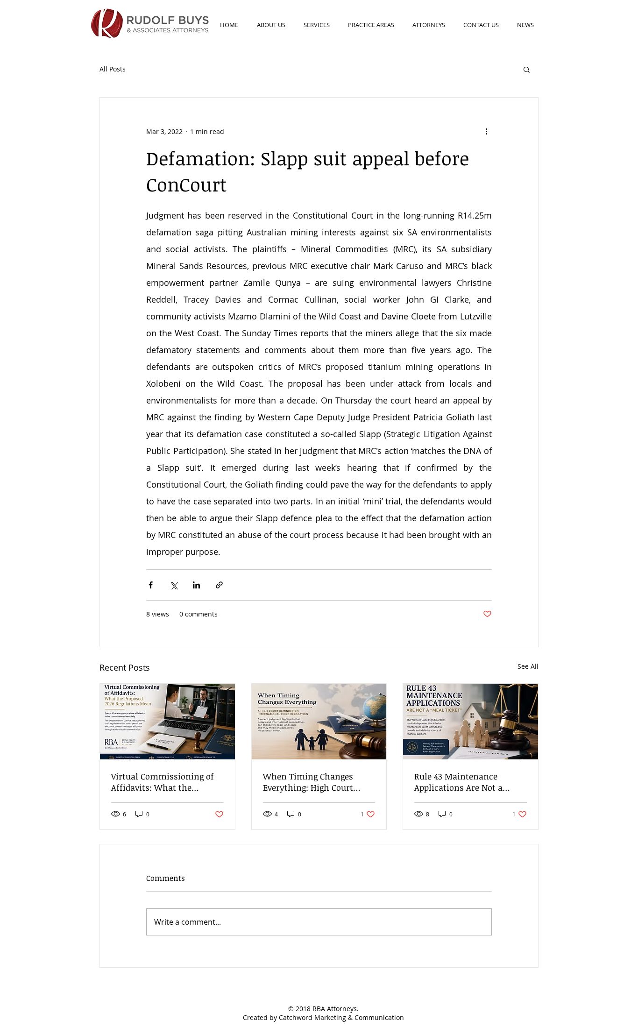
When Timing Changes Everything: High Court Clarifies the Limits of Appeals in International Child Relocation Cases (311, 782)
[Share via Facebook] (150, 585)
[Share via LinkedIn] (196, 585)
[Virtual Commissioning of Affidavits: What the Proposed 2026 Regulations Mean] (167, 721)
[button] (526, 69)
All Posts (112, 68)
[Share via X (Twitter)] (173, 585)
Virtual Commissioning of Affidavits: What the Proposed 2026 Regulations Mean (163, 782)
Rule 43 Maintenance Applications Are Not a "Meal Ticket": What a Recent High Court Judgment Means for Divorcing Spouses (458, 782)
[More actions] (486, 131)
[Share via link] (219, 585)
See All (528, 666)
